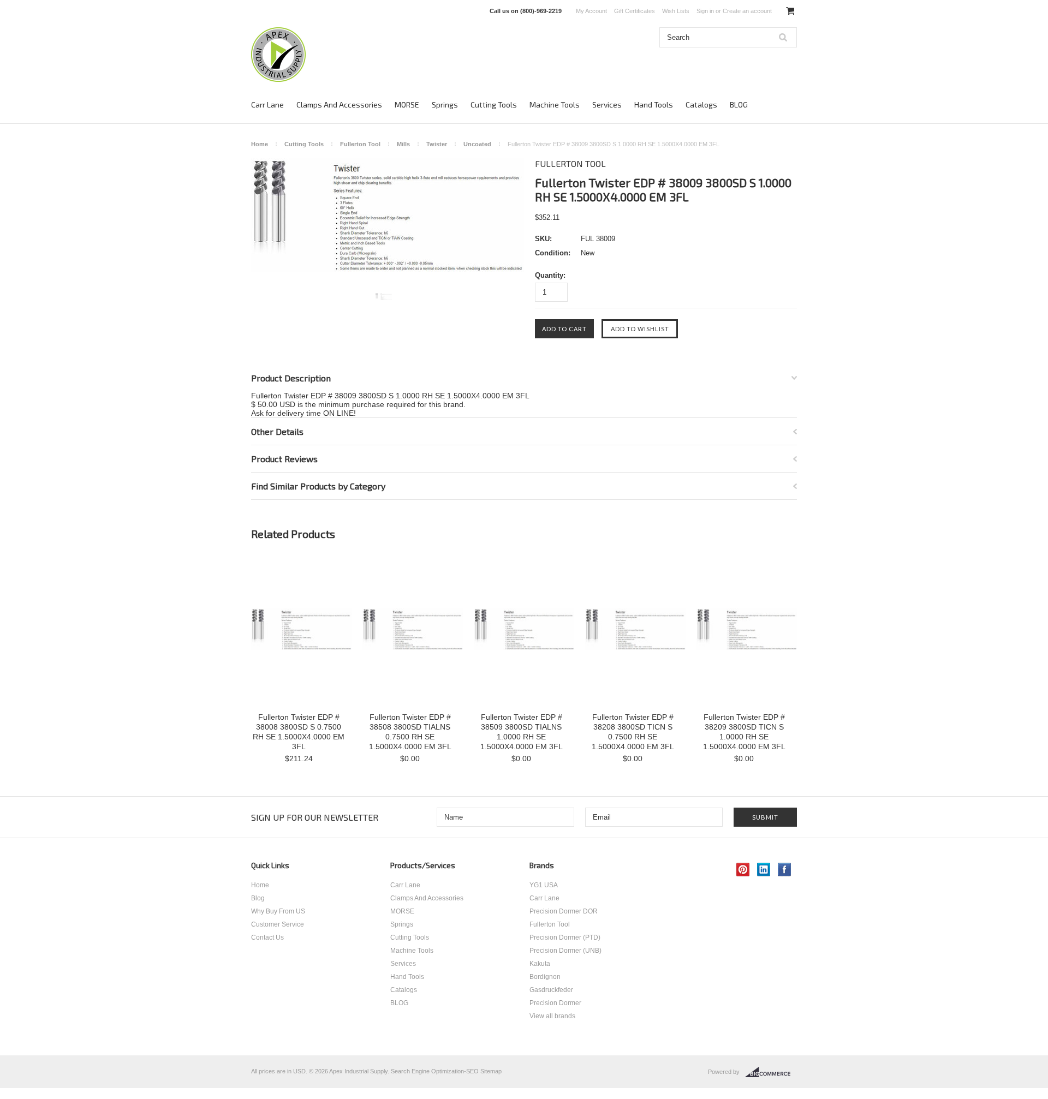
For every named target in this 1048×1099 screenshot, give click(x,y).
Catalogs (701, 104)
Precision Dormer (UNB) (565, 950)
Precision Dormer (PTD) (564, 937)
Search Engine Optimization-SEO (435, 1071)
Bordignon (545, 977)
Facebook (784, 869)
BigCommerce (771, 1072)
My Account (591, 11)
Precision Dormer (555, 1003)
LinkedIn (764, 869)
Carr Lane (267, 104)
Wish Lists (675, 11)
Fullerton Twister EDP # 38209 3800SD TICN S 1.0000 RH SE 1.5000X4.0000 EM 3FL (744, 732)
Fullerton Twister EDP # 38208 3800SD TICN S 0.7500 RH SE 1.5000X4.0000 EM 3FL (633, 732)
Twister (436, 144)
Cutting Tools (494, 104)
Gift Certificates (634, 11)
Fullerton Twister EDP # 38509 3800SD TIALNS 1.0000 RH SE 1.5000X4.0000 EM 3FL (521, 732)
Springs (445, 104)
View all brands (552, 1016)
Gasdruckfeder (551, 990)
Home (259, 144)
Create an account (747, 11)
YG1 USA (543, 885)
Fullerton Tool (360, 144)
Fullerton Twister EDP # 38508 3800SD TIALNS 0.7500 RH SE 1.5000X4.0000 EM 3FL (410, 732)
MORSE (407, 104)
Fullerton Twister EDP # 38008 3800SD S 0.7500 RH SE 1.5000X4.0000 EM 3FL (298, 732)
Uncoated (477, 144)
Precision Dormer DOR (563, 911)
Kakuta (539, 963)
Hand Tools (653, 104)
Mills (403, 144)
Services (607, 104)
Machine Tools (554, 104)
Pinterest (743, 869)
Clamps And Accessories (339, 104)
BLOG (739, 104)
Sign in (705, 11)
